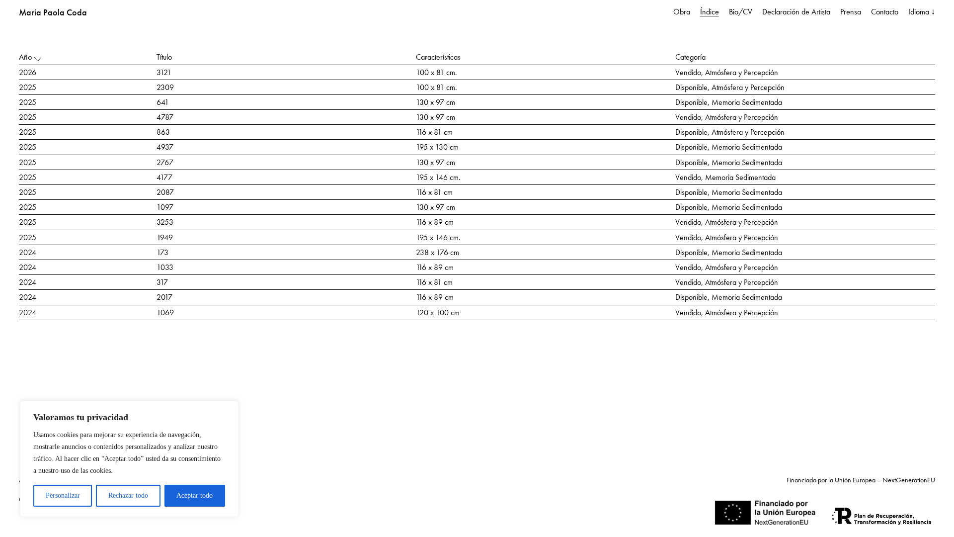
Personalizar (63, 495)
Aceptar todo (194, 495)
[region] (129, 459)
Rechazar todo (128, 495)
